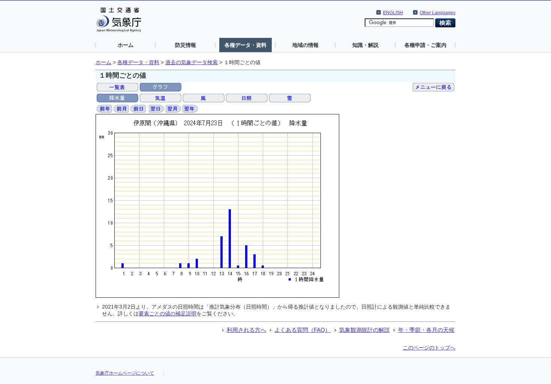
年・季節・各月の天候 (426, 330)
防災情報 (185, 45)
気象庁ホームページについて (125, 373)
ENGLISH (393, 12)
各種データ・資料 (246, 45)
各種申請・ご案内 (425, 45)
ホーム (125, 45)
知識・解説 (365, 45)
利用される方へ (246, 330)
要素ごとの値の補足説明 (167, 313)
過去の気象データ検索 (191, 62)
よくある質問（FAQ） (302, 330)
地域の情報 (305, 45)
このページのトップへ (429, 348)
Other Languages (437, 12)
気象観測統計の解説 (364, 330)
